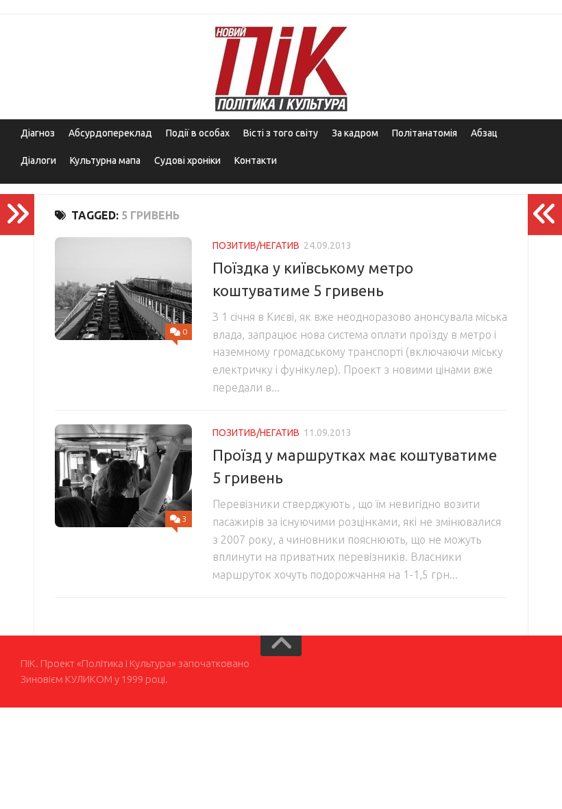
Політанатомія (424, 133)
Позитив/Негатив (256, 245)
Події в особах (198, 133)
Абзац (484, 133)
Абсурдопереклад (110, 133)
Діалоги (38, 160)
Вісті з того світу (280, 133)
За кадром (355, 133)
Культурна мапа (105, 160)
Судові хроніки (187, 160)
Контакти (255, 160)
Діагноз (38, 133)
